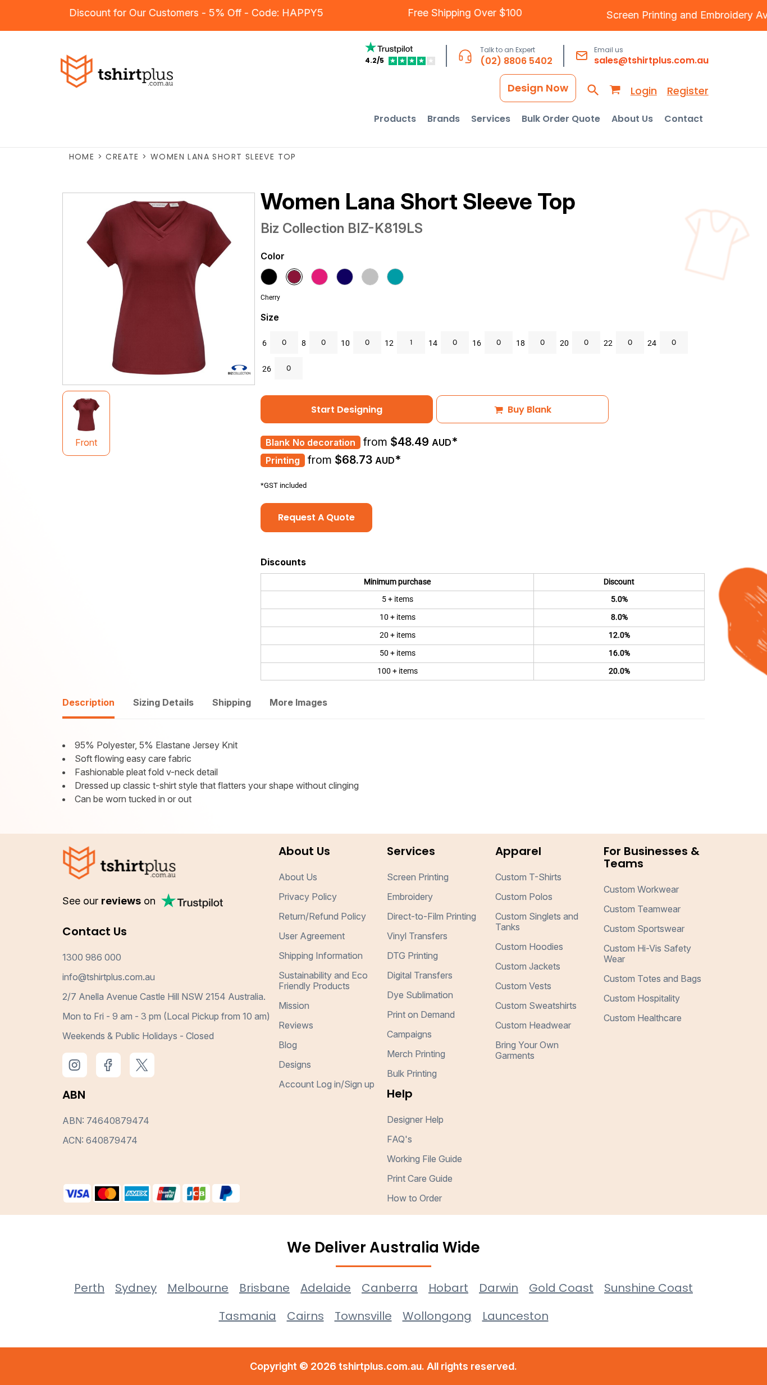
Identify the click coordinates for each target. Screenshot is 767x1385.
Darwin (498, 1288)
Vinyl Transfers (417, 935)
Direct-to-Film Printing (431, 916)
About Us (298, 877)
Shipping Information (321, 955)
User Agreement (312, 935)
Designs (295, 1064)
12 (389, 343)
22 (608, 343)
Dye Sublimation (420, 994)
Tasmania (247, 1316)
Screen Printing (658, 15)
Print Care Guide (420, 1178)
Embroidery (410, 896)
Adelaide (325, 1288)
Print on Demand (421, 1014)
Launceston (515, 1316)
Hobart (448, 1288)
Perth (89, 1288)
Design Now (538, 88)
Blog (288, 1044)
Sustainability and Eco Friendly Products (323, 980)
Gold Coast (561, 1288)
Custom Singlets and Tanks (536, 922)
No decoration (324, 442)
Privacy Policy (308, 896)
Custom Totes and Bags (652, 978)
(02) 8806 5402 (516, 60)
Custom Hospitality (642, 998)
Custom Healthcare (643, 1017)
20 (564, 343)
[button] (395, 119)
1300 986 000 (91, 957)
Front (86, 442)
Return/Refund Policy (322, 916)
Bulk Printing (412, 1073)
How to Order (414, 1198)
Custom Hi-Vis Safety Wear (647, 954)
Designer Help (415, 1119)
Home (82, 156)
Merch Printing (416, 1053)
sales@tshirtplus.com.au (651, 60)
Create (122, 156)
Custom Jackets (527, 966)
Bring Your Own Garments (527, 1050)
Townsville (363, 1316)
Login (644, 91)
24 (651, 343)
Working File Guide (424, 1158)
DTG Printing (412, 955)
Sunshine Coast (648, 1288)
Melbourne (198, 1288)
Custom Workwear (641, 889)
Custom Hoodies (529, 946)
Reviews (296, 1025)
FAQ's (399, 1139)
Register (688, 91)
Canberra (390, 1288)
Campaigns (409, 1034)
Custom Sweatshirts (536, 1005)
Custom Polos (524, 896)
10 (345, 343)
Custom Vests (523, 985)
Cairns (305, 1316)
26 (266, 368)
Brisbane (264, 1288)
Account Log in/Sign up (327, 1084)
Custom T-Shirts (528, 877)
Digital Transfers (420, 975)
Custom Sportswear (644, 928)
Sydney (136, 1288)
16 (476, 343)
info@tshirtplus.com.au (108, 976)
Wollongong (437, 1316)
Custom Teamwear (642, 909)
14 (432, 343)
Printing (283, 460)
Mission (294, 1005)
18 (520, 343)
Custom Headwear (533, 1025)
